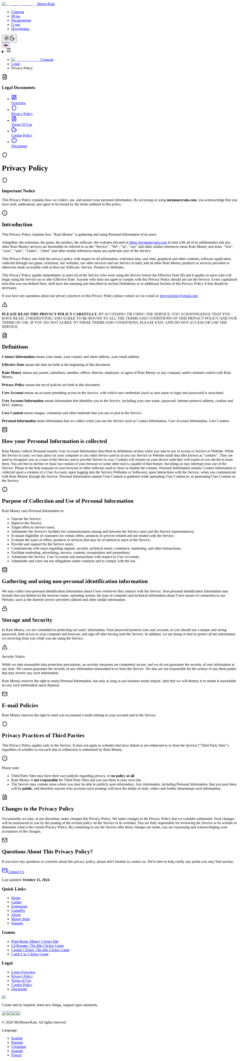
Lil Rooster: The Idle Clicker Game (37, 946)
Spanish (17, 1051)
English (16, 1038)
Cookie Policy (21, 985)
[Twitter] (13, 1014)
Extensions (19, 906)
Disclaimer (19, 989)
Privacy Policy (22, 976)
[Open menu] (120, 50)
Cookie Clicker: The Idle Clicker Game (40, 950)
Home (15, 898)
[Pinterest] (9, 1014)
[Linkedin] (18, 1014)
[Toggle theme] (9, 38)
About (16, 915)
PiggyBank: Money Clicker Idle (35, 941)
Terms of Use (21, 981)
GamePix (18, 910)
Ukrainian (18, 1047)
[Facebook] (4, 1014)
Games (16, 902)
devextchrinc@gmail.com (179, 296)
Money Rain (20, 919)
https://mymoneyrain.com (148, 242)
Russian (17, 1042)
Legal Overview (23, 972)
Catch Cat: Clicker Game (30, 954)
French (16, 1055)
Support (17, 923)
